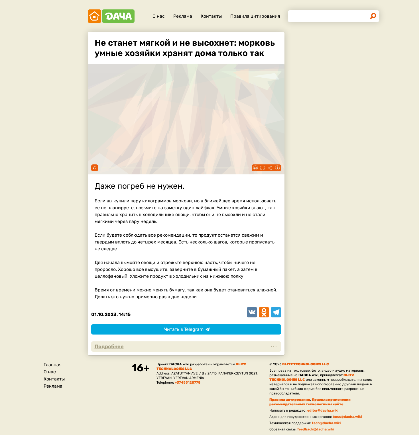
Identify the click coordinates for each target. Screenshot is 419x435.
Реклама (182, 16)
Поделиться (270, 167)
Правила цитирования (255, 16)
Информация (277, 167)
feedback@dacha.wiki (315, 429)
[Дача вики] (111, 16)
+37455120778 (187, 382)
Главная (53, 364)
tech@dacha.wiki (326, 423)
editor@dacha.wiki (322, 410)
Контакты (211, 16)
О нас (158, 16)
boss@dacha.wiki (347, 417)
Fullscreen (262, 167)
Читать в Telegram (184, 329)
